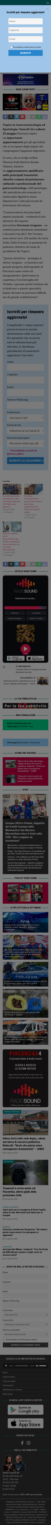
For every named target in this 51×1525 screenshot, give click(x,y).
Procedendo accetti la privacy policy (27, 47)
